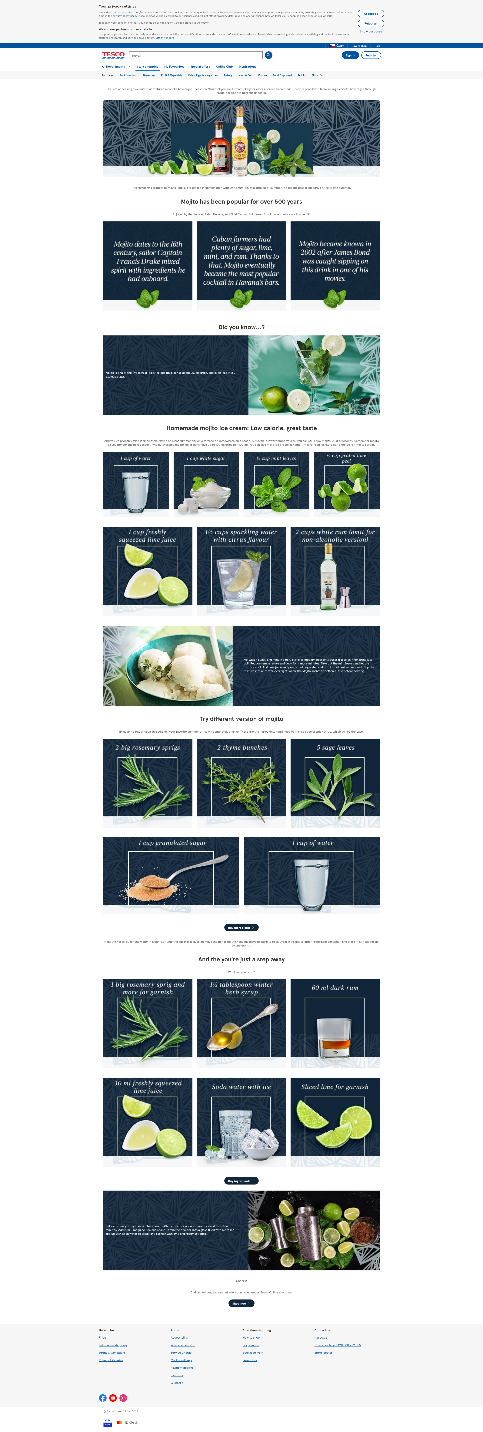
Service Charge (181, 1352)
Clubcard (177, 1382)
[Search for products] (268, 55)
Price (102, 1337)
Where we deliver (183, 1345)
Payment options (182, 1367)
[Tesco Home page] (113, 55)
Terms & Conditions (112, 1352)
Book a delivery (253, 1352)
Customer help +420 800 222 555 (338, 1345)
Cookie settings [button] (181, 1360)
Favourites (250, 1360)
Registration (251, 1345)
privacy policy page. (125, 16)
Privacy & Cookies (111, 1360)
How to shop (251, 1337)
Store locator (323, 1352)
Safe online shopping (113, 1345)
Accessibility (179, 1337)
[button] (336, 45)
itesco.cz (177, 1375)
